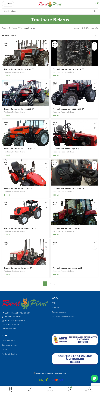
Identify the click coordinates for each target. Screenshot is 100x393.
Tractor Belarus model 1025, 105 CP (19, 69)
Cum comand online (9, 345)
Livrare (4, 349)
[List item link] (25, 316)
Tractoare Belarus (18, 72)
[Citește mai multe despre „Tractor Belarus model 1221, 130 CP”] (45, 83)
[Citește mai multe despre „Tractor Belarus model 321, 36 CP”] (45, 242)
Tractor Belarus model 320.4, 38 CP (68, 228)
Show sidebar (10, 36)
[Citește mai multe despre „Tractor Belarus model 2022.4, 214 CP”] (45, 203)
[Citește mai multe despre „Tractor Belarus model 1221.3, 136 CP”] (45, 123)
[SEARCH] (95, 11)
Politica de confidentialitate (63, 316)
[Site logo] (50, 3)
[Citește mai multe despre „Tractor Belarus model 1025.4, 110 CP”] (94, 44)
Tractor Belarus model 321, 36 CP (18, 268)
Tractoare (13, 28)
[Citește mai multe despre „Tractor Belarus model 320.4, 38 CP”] (94, 203)
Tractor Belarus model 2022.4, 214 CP (20, 228)
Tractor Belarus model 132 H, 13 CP (67, 148)
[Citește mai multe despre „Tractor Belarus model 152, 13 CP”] (45, 163)
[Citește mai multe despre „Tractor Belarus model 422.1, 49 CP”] (94, 242)
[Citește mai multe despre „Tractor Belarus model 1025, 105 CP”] (45, 44)
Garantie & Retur (8, 340)
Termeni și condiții (59, 312)
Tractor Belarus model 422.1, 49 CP (67, 268)
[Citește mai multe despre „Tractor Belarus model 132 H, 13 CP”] (94, 123)
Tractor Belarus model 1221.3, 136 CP (19, 148)
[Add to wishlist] (45, 48)
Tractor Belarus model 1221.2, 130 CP (68, 108)
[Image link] (25, 302)
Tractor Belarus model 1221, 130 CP (19, 108)
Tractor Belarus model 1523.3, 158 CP (68, 188)
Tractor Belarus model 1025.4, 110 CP (68, 69)
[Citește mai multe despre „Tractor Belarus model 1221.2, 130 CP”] (94, 83)
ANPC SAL (56, 307)
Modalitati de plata (9, 354)
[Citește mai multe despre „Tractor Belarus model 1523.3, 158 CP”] (94, 163)
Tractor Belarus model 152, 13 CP (18, 188)
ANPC (54, 303)
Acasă (4, 28)
